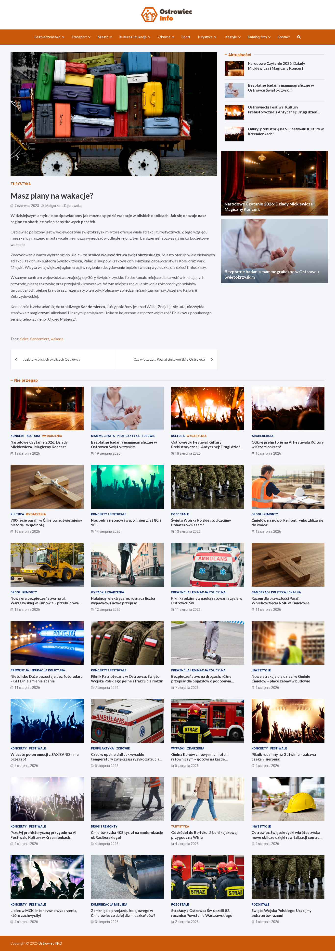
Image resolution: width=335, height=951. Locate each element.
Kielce (24, 339)
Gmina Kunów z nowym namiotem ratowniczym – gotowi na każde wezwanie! (200, 759)
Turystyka (205, 37)
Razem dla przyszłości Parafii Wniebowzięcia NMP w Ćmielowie (280, 600)
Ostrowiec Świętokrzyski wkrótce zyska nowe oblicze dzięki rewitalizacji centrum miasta (287, 837)
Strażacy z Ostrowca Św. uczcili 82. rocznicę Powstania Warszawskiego (201, 913)
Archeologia (262, 436)
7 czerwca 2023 (26, 206)
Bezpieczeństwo (48, 37)
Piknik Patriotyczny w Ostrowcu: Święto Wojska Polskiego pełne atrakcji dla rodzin (127, 678)
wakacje (57, 339)
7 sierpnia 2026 (106, 688)
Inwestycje (261, 670)
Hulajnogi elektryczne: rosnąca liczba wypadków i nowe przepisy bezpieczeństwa (123, 603)
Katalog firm (257, 37)
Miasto (103, 37)
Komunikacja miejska (109, 904)
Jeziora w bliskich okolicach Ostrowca (51, 359)
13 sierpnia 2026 (188, 531)
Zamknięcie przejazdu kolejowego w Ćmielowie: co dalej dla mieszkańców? (123, 913)
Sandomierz (39, 339)
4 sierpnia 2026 (267, 766)
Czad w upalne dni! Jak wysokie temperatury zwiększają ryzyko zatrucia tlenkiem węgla (125, 759)
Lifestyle (230, 37)
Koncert (18, 436)
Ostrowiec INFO (50, 943)
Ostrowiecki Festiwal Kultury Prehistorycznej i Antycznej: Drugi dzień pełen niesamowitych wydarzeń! (282, 112)
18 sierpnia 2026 (188, 453)
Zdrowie (164, 37)
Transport (79, 37)
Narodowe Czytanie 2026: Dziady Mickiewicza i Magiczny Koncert (276, 65)
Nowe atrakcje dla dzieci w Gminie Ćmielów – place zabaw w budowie (281, 678)
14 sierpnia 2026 (107, 531)
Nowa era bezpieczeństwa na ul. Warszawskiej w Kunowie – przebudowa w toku (46, 603)
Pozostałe (180, 514)
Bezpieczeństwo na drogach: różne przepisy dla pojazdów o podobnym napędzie (201, 681)
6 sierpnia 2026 (267, 688)
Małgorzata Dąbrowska (63, 206)
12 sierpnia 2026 (268, 531)
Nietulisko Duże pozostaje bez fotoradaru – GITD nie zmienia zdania (47, 678)
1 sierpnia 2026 (267, 922)
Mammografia (103, 436)
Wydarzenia (52, 436)
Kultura (33, 436)
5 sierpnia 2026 (26, 766)
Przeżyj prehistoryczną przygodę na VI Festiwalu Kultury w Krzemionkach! (43, 835)
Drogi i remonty (265, 514)
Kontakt (284, 37)
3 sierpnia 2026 (106, 922)
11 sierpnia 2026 (188, 609)
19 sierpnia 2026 (27, 453)
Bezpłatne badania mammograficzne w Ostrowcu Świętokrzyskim (281, 87)
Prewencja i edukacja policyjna (198, 592)
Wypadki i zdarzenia (107, 592)
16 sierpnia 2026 (268, 453)
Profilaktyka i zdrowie (110, 748)
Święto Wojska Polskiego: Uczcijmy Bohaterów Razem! (201, 522)
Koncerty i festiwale (108, 514)
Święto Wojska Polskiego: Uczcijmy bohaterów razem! (281, 913)
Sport (185, 37)
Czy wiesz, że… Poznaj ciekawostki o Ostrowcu (169, 359)
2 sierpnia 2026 (187, 922)
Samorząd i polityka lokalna (276, 592)
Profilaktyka (128, 436)
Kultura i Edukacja (133, 37)
